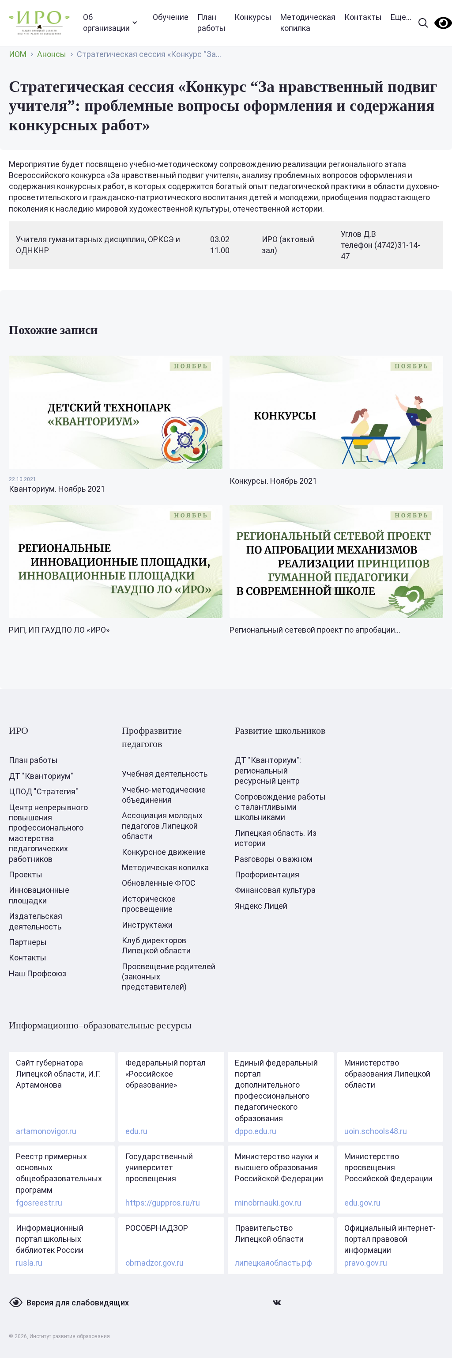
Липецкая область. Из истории (275, 838)
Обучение (170, 17)
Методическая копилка (307, 22)
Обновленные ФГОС (159, 883)
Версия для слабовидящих (77, 1302)
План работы (211, 22)
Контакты (363, 17)
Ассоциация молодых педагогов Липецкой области (162, 826)
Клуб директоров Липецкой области (156, 945)
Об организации (106, 22)
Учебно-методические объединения (164, 794)
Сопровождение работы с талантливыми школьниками (280, 807)
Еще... (401, 17)
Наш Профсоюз (37, 973)
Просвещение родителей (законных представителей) (168, 977)
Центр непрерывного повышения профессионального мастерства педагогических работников (48, 833)
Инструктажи (147, 924)
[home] (39, 22)
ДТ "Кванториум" (41, 776)
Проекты (25, 874)
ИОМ (17, 54)
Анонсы (51, 54)
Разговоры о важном (274, 859)
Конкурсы (252, 17)
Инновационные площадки (39, 895)
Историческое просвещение (149, 904)
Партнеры (28, 942)
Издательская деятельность (35, 921)
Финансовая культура (275, 890)
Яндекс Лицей (261, 905)
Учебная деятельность (164, 773)
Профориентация (267, 874)
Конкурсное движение (164, 852)
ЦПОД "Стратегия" (43, 791)
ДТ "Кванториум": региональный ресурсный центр (268, 770)
